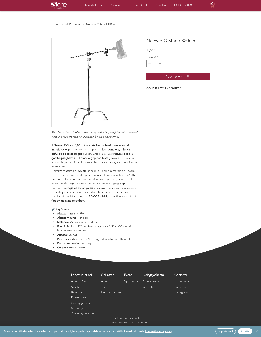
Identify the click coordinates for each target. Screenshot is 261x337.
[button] (213, 5)
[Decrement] (149, 63)
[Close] (257, 331)
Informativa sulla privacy (158, 331)
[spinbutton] (154, 63)
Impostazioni (225, 331)
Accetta (245, 331)
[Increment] (160, 63)
